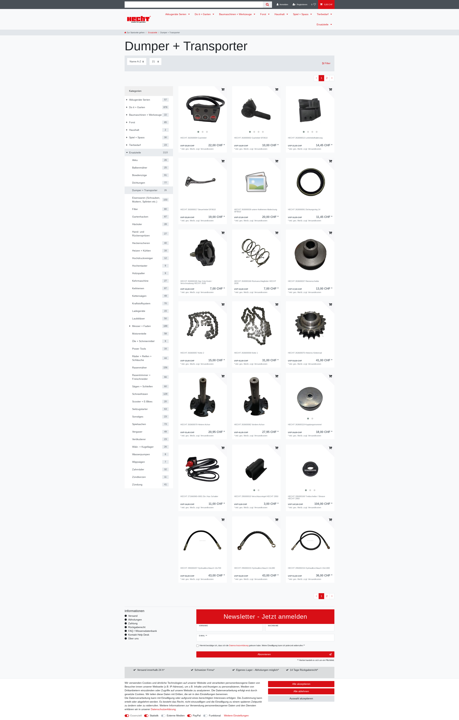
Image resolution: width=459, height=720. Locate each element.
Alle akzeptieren (301, 683)
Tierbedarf (323, 14)
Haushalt (280, 14)
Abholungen (135, 619)
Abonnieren (264, 654)
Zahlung (133, 623)
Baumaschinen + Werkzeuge (235, 14)
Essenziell (136, 715)
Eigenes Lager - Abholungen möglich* (257, 669)
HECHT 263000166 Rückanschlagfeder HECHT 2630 (255, 282)
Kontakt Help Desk (138, 634)
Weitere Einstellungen (236, 715)
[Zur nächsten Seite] (331, 78)
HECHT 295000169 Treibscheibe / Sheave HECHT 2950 (306, 497)
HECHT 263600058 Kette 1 (246, 353)
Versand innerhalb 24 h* (150, 669)
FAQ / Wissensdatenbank (142, 630)
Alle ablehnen (301, 691)
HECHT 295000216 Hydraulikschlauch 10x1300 (309, 568)
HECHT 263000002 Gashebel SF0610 (251, 138)
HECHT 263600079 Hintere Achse (195, 424)
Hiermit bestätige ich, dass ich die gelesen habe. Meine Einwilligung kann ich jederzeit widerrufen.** (252, 645)
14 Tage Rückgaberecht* (304, 669)
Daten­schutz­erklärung (163, 709)
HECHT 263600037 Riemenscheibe (303, 281)
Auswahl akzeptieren (301, 698)
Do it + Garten (203, 14)
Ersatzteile (323, 24)
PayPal (197, 715)
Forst (263, 14)
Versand (133, 615)
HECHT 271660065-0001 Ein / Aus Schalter (199, 496)
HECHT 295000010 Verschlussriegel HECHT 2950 (256, 496)
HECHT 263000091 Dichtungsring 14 (304, 209)
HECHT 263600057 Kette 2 (192, 353)
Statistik (154, 715)
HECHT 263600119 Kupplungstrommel (304, 424)
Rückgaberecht (136, 627)
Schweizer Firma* (204, 669)
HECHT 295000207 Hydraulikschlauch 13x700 (200, 568)
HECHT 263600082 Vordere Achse (249, 424)
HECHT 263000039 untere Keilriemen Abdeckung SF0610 (255, 210)
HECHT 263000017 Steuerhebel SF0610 (198, 209)
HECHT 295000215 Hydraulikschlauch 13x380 (254, 568)
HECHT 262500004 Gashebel (193, 138)
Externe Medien (176, 715)
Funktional (215, 715)
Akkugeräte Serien (176, 14)
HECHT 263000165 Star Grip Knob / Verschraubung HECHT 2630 (196, 282)
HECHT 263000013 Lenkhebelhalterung (305, 138)
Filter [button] (327, 63)
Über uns (133, 638)
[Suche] (267, 4)
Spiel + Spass (301, 14)
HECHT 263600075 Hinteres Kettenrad (305, 353)
